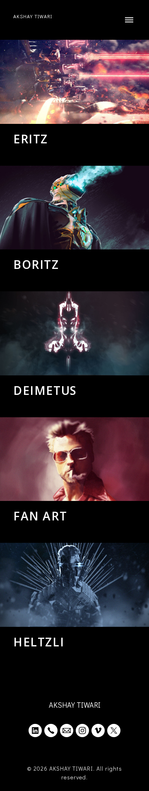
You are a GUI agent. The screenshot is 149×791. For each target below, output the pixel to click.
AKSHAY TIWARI (75, 705)
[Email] (66, 730)
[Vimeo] (98, 730)
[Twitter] (113, 730)
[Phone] (51, 730)
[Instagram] (82, 730)
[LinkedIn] (35, 730)
